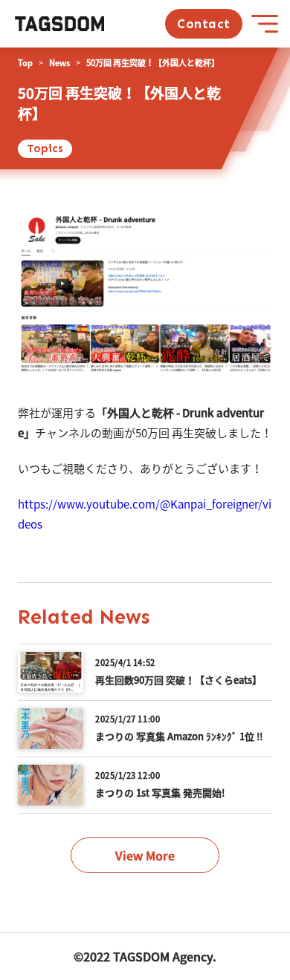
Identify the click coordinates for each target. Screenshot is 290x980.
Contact (204, 23)
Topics (45, 148)
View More (145, 855)
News (59, 62)
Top (25, 62)
